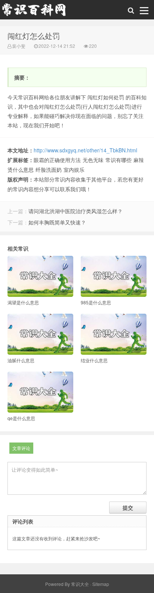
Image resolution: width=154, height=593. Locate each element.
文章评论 (21, 448)
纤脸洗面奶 (49, 169)
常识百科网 (37, 11)
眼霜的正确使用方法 (57, 160)
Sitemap (100, 584)
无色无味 (93, 160)
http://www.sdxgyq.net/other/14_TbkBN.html (85, 150)
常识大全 (80, 584)
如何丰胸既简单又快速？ (57, 222)
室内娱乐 (74, 169)
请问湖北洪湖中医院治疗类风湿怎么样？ (75, 211)
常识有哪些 (118, 160)
